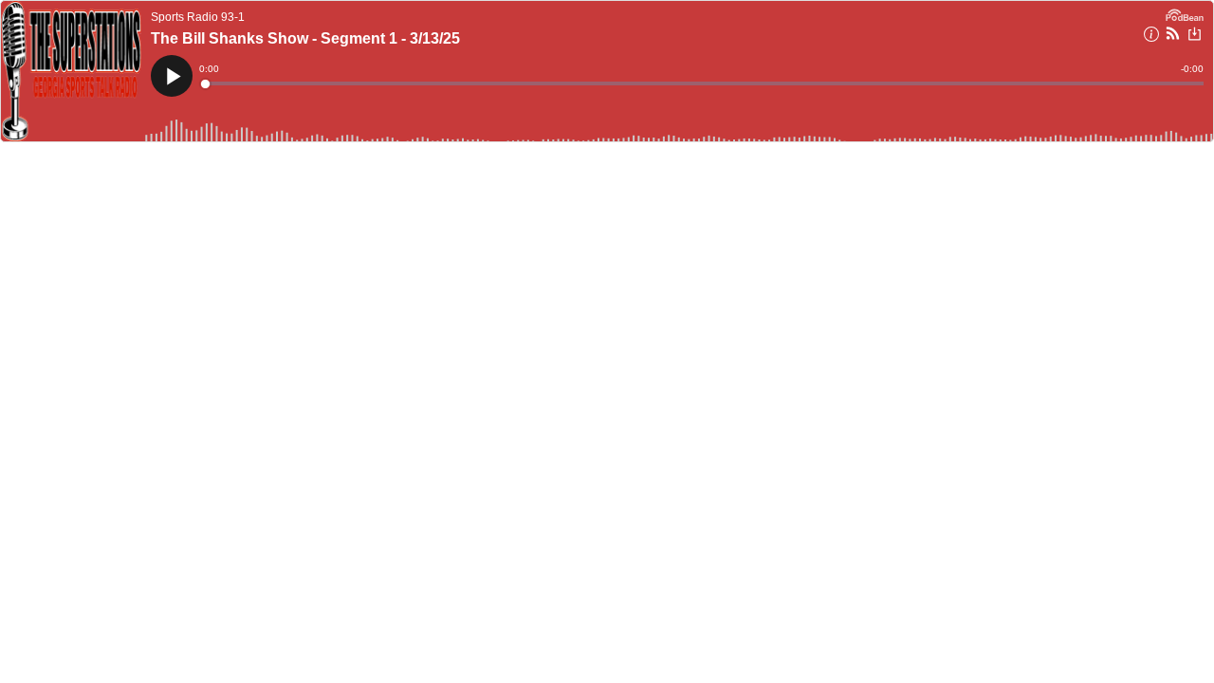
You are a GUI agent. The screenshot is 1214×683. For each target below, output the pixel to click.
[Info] (1151, 37)
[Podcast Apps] (1173, 36)
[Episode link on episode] (71, 71)
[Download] (1194, 36)
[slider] (703, 83)
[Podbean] (1185, 13)
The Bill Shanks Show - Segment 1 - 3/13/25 (305, 38)
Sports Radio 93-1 (198, 17)
